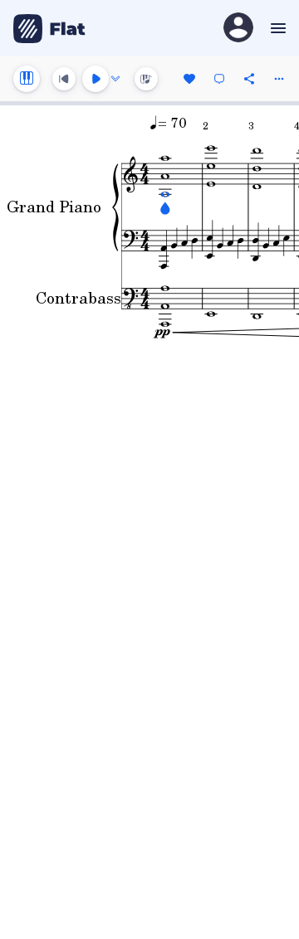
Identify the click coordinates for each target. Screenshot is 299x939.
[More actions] (279, 78)
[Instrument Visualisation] (146, 78)
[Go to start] (64, 78)
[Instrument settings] (26, 79)
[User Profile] (238, 28)
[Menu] (276, 28)
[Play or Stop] (95, 79)
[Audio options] (115, 79)
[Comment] (219, 79)
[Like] (189, 79)
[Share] (249, 78)
